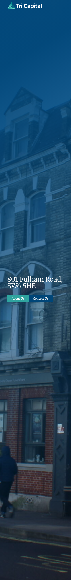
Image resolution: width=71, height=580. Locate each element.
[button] (63, 6)
